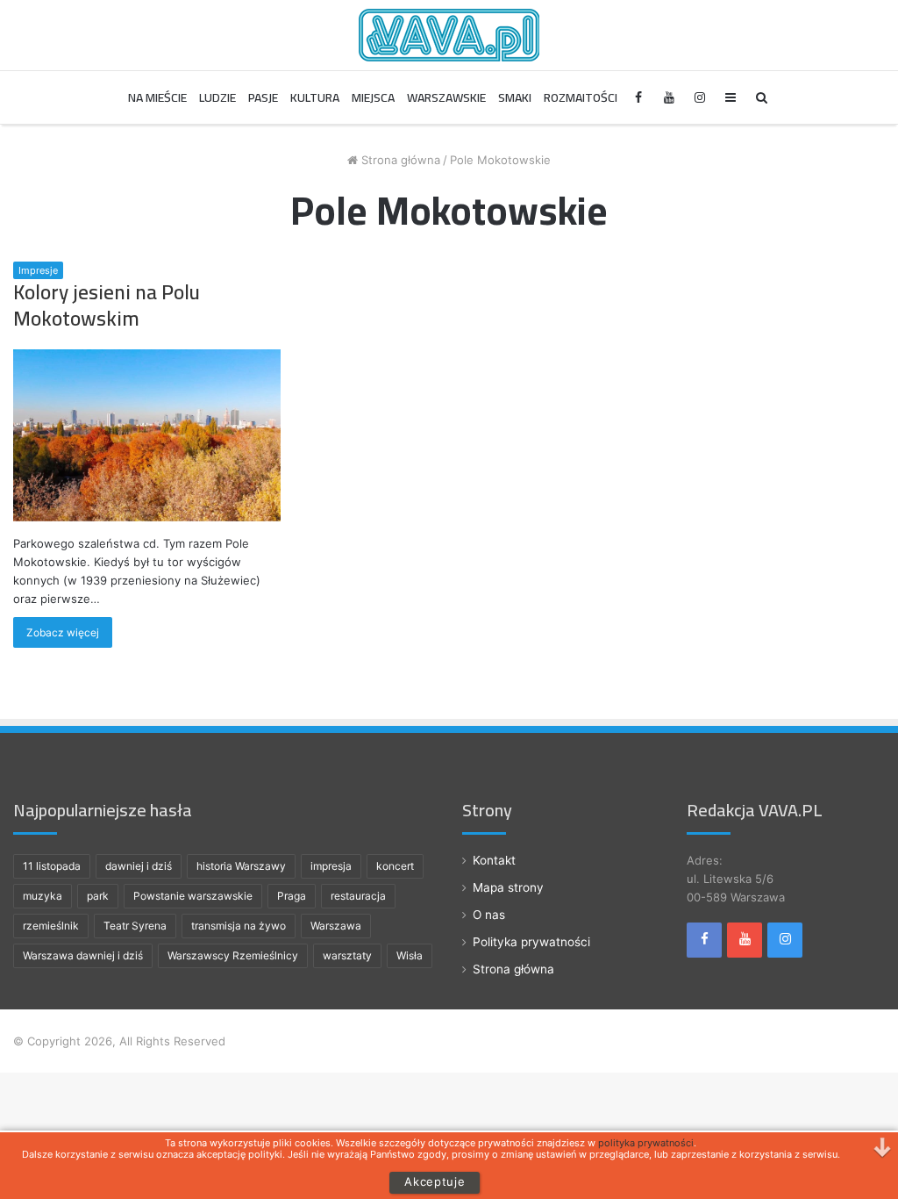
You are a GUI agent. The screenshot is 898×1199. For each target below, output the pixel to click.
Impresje (38, 270)
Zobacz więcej (62, 632)
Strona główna (399, 160)
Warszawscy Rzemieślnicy (232, 955)
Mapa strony (508, 887)
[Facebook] (639, 97)
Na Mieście (157, 97)
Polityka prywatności (531, 942)
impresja (331, 865)
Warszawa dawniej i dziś (83, 955)
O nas (489, 915)
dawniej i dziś (138, 865)
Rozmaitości (580, 97)
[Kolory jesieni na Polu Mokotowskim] (147, 435)
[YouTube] (669, 97)
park (98, 895)
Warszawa (335, 925)
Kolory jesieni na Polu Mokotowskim (106, 305)
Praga (291, 895)
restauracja (358, 895)
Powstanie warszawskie (193, 895)
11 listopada (52, 865)
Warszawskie (446, 97)
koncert (395, 865)
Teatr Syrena (135, 925)
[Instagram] (700, 97)
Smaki (514, 97)
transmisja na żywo (238, 925)
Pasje (263, 97)
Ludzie (217, 97)
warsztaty (347, 955)
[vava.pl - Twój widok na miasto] (449, 35)
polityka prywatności (646, 1143)
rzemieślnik (51, 925)
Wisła (409, 955)
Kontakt (494, 860)
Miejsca (373, 97)
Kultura (314, 97)
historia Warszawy (241, 865)
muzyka (42, 895)
